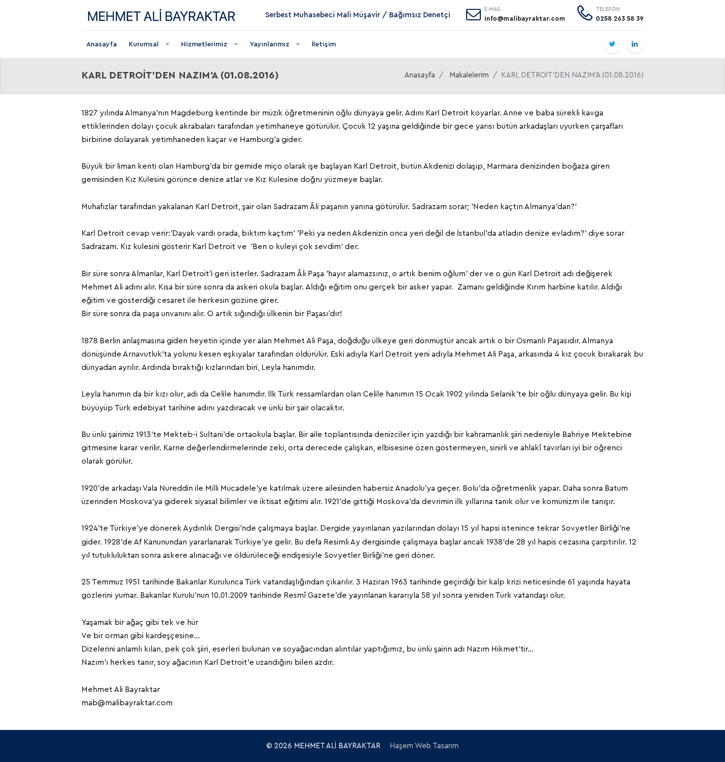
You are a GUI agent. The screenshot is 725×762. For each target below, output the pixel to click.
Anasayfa (101, 44)
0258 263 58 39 (620, 18)
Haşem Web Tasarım (424, 746)
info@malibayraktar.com (524, 18)
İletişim (324, 44)
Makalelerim (469, 75)
